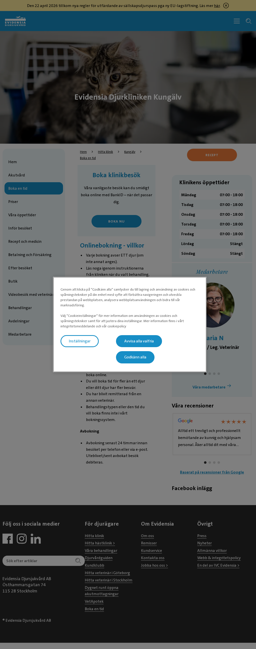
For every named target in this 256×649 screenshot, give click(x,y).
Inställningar (79, 341)
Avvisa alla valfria (139, 341)
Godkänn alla (135, 357)
